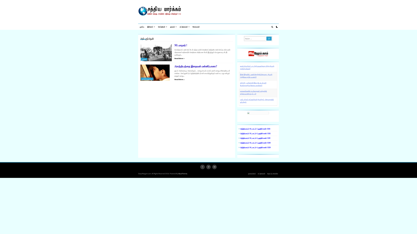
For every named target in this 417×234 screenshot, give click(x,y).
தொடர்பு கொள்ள (272, 174)
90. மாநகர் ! (181, 45)
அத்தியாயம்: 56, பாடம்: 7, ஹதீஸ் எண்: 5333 (255, 129)
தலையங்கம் (252, 174)
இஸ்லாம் (150, 27)
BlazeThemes (182, 174)
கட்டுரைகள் (184, 27)
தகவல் (172, 27)
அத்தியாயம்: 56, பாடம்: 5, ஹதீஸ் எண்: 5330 (255, 143)
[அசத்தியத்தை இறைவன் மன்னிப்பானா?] (156, 73)
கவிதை (144, 59)
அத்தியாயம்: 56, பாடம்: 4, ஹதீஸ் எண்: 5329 (255, 147)
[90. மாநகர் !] (156, 52)
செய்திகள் (161, 27)
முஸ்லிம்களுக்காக (147, 79)
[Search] (269, 39)
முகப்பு (142, 27)
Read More (179, 58)
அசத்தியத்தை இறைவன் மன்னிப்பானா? (196, 66)
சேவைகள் (196, 27)
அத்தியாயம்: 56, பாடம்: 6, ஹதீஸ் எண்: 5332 (255, 133)
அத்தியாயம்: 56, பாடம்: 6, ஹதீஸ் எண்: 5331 (255, 138)
